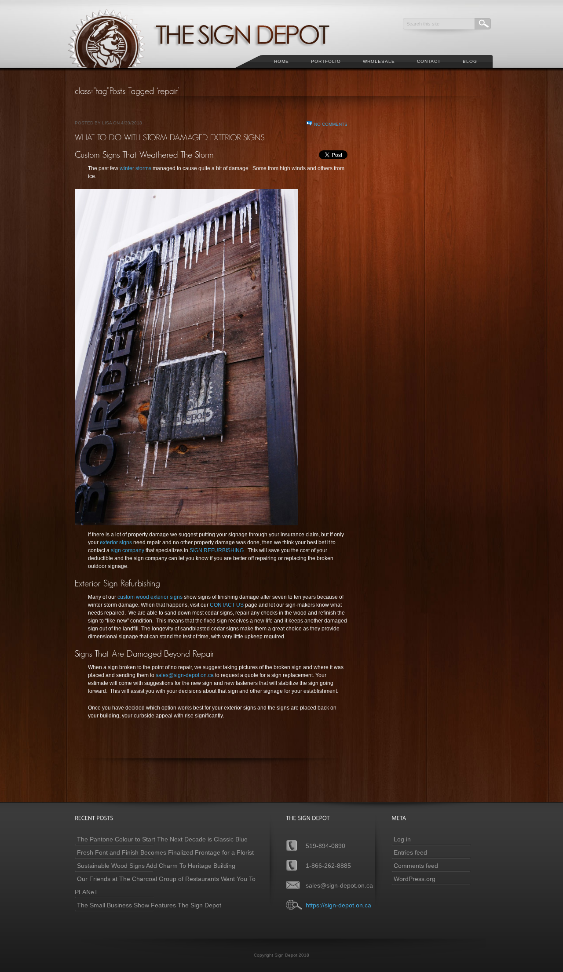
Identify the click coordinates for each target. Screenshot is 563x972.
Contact (429, 61)
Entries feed (410, 852)
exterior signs (116, 542)
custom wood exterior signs (150, 597)
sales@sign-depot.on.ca (185, 675)
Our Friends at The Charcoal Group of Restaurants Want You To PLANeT (165, 885)
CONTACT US (227, 605)
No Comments (330, 124)
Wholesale (379, 61)
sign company (127, 550)
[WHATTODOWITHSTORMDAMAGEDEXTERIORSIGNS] (170, 137)
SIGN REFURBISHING (217, 550)
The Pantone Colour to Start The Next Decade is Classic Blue (162, 839)
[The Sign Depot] (210, 73)
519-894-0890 (325, 845)
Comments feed (416, 865)
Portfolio (326, 61)
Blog (470, 61)
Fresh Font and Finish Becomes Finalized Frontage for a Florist (165, 852)
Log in (402, 839)
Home (281, 61)
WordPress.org (414, 878)
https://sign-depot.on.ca (338, 905)
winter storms (135, 168)
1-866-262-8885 (328, 865)
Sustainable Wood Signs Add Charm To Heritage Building (156, 865)
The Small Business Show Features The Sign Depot (149, 905)
